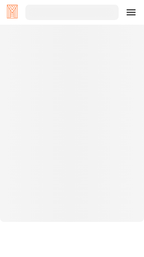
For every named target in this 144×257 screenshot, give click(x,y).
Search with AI (72, 175)
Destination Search (72, 151)
